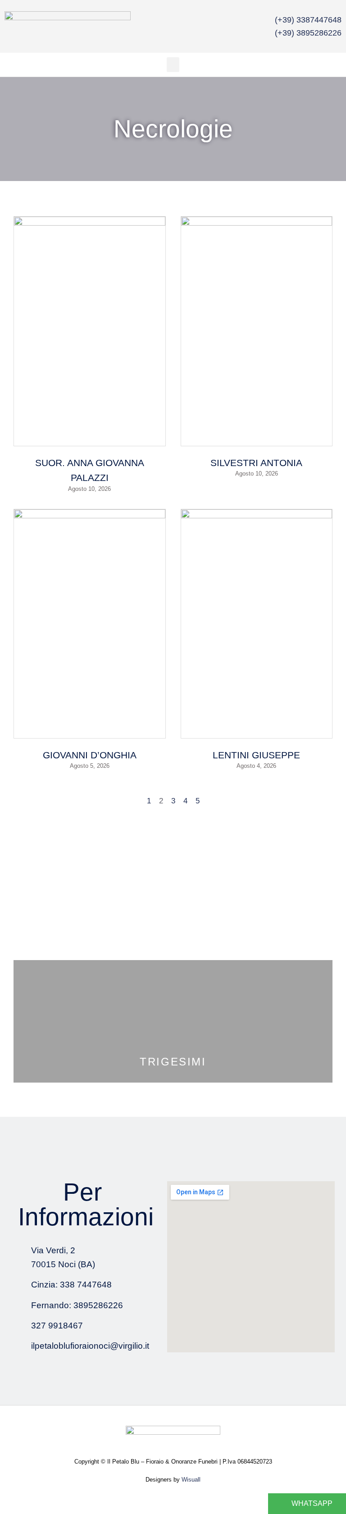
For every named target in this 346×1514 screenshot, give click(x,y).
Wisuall (191, 1479)
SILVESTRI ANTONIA (256, 463)
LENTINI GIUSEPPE (256, 755)
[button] (173, 64)
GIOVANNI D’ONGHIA (90, 755)
